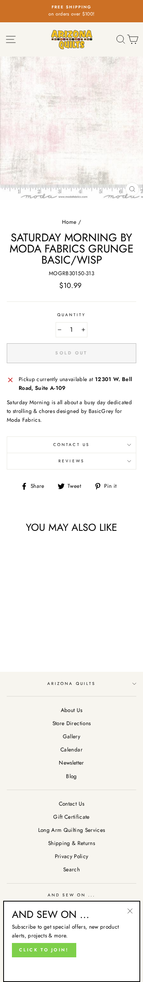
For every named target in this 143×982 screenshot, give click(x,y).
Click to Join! (44, 950)
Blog (71, 776)
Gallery (71, 736)
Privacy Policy (72, 856)
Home (69, 222)
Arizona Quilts (71, 684)
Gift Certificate (71, 817)
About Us (72, 710)
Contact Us (71, 445)
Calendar (71, 749)
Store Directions (71, 723)
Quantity (71, 315)
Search (71, 869)
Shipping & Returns (71, 843)
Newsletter (71, 763)
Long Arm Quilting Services (71, 830)
